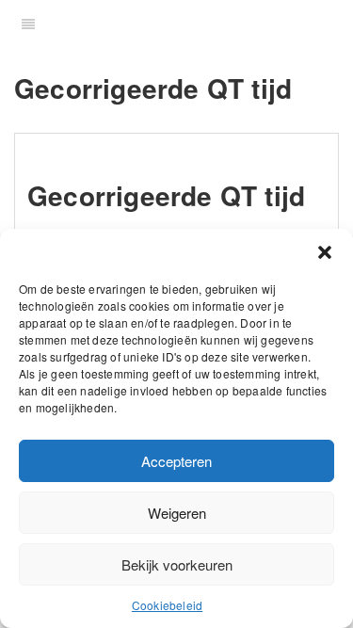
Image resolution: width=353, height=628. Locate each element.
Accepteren (176, 461)
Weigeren (177, 513)
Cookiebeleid (167, 605)
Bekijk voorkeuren (177, 564)
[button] (324, 252)
